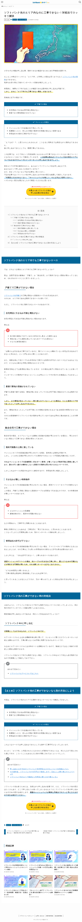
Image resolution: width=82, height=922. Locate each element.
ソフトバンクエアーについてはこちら (24, 673)
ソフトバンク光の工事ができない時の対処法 (27, 236)
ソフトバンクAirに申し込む (23, 239)
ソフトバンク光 (22, 19)
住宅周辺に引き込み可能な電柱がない (30, 220)
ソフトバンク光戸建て (12, 295)
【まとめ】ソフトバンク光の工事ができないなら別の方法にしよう (35, 243)
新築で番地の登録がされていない (29, 223)
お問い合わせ (40, 916)
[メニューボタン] (2, 2)
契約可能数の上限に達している (28, 228)
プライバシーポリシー (27, 916)
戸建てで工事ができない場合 (23, 217)
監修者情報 (58, 916)
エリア (14, 19)
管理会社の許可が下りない (27, 233)
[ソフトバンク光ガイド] (41, 2)
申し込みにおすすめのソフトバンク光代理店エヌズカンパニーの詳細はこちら (39, 769)
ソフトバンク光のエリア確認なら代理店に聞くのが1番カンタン (34, 777)
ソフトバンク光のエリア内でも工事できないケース (29, 214)
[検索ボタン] (80, 2)
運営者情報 (49, 916)
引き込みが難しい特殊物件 (27, 231)
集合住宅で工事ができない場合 (24, 225)
